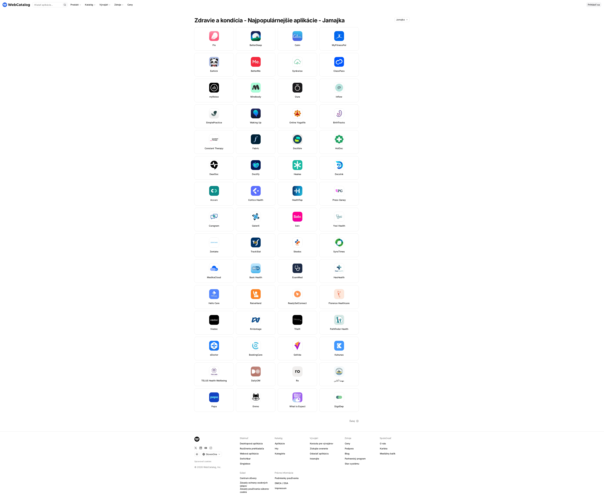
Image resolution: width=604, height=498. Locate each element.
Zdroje (117, 4)
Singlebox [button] (245, 463)
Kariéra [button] (383, 448)
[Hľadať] (65, 5)
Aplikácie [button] (280, 443)
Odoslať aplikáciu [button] (319, 453)
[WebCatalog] (196, 439)
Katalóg (89, 4)
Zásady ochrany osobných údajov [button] (254, 484)
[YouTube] (205, 448)
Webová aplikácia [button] (249, 453)
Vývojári (103, 4)
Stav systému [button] (352, 463)
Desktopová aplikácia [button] (251, 443)
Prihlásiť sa (594, 4)
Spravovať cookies (202, 461)
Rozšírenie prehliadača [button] (252, 448)
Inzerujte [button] (314, 458)
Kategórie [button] (280, 453)
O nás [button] (383, 443)
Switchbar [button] (245, 458)
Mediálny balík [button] (387, 453)
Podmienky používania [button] (287, 478)
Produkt (74, 4)
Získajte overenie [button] (319, 448)
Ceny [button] (347, 443)
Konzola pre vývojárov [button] (321, 443)
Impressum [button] (280, 488)
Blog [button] (347, 453)
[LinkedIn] (200, 448)
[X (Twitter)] (195, 448)
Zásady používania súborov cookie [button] (254, 490)
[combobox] (402, 19)
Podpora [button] (349, 448)
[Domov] (16, 4)
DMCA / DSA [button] (281, 483)
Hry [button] (276, 448)
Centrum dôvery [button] (248, 478)
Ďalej (352, 421)
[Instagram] (211, 448)
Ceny (130, 4)
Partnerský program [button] (355, 458)
